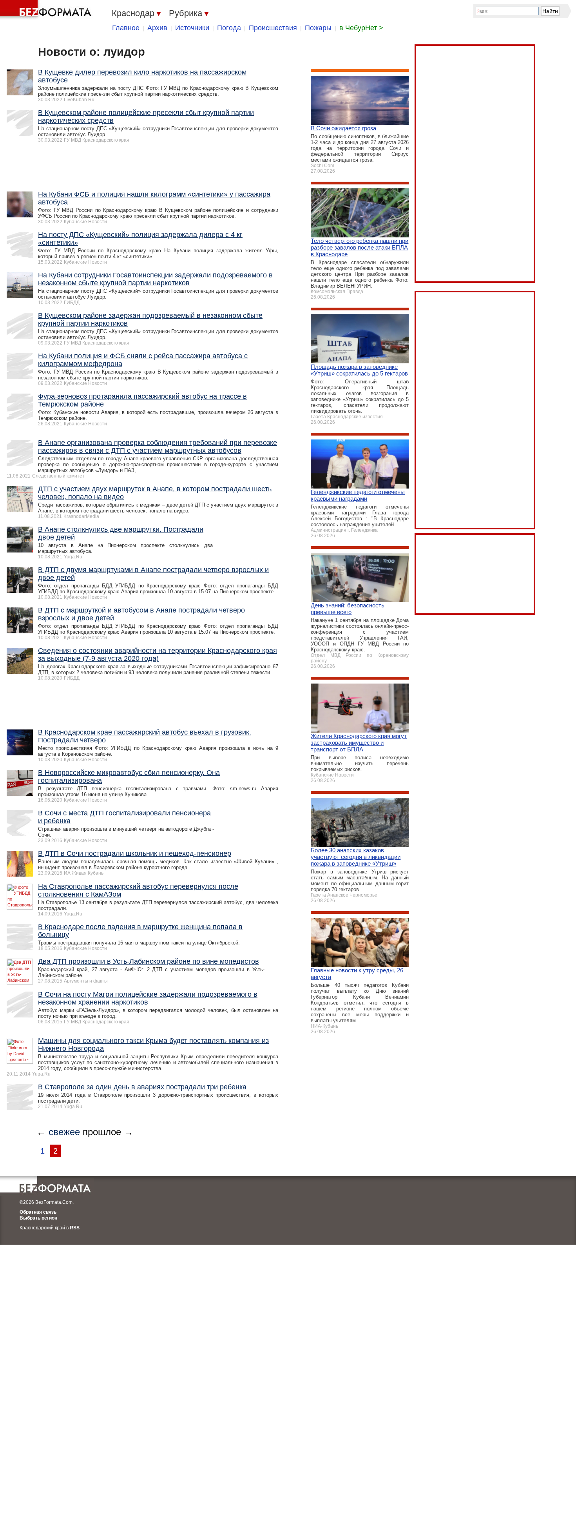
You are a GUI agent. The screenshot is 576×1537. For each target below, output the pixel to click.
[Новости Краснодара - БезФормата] (47, 10)
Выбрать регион (38, 1218)
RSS (75, 1228)
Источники (192, 28)
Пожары (318, 28)
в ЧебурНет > (361, 28)
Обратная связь (38, 1212)
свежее (64, 1132)
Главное (125, 28)
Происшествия (273, 28)
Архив (157, 28)
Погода (229, 28)
